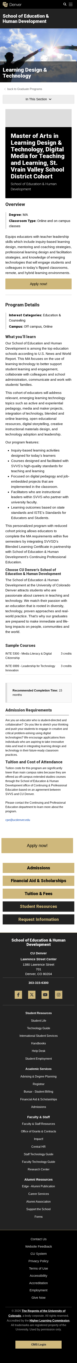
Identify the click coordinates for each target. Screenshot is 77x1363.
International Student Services (39, 1035)
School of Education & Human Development (26, 18)
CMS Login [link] (38, 1344)
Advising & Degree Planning (38, 1076)
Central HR (38, 1146)
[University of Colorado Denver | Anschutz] (12, 4)
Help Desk (38, 1050)
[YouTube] (45, 1000)
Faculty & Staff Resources (38, 1123)
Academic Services (38, 1068)
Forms (39, 1216)
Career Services (38, 1193)
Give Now (38, 1297)
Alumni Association (38, 1201)
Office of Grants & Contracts (38, 1131)
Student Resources (38, 1013)
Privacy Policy (38, 1261)
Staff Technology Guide (38, 1154)
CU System (38, 1254)
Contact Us (39, 1239)
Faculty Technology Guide (38, 1161)
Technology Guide (38, 1028)
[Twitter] (31, 1000)
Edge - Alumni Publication (38, 1186)
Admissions (38, 1106)
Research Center (38, 1169)
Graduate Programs (29, 89)
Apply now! (38, 284)
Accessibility (38, 1275)
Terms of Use (38, 1268)
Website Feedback (38, 1246)
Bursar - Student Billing (38, 1091)
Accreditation (38, 1283)
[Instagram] (58, 1000)
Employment (38, 1290)
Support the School (38, 1209)
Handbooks (38, 1043)
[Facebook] (18, 1000)
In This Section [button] (36, 99)
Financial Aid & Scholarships (38, 1099)
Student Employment (38, 1058)
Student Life (38, 1020)
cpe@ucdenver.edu (17, 819)
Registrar (38, 1084)
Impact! (38, 1138)
